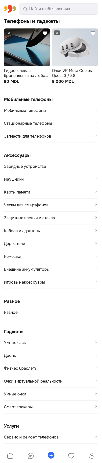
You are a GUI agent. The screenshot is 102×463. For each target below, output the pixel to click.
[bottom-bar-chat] (30, 456)
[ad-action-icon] (35, 33)
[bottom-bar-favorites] (71, 456)
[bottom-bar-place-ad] (51, 456)
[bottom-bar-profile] (92, 456)
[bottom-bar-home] (10, 456)
